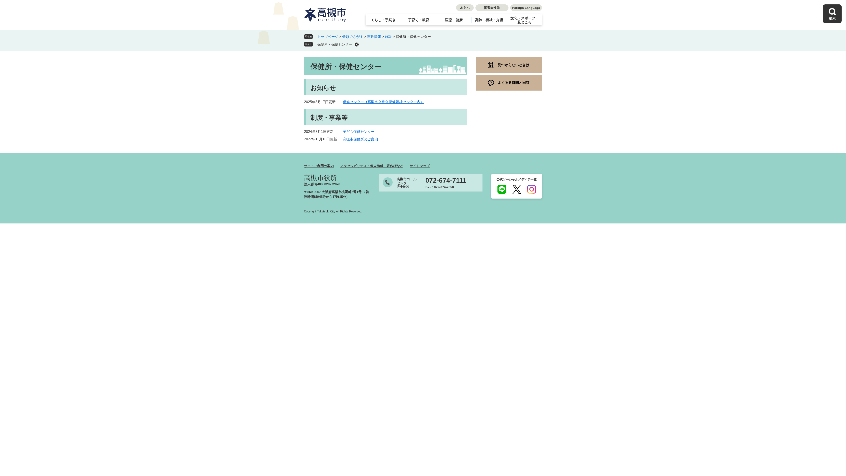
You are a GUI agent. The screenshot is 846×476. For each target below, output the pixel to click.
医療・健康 (454, 20)
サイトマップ (420, 166)
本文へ (464, 7)
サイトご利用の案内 (319, 166)
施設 (388, 37)
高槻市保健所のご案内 (360, 139)
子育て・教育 (418, 20)
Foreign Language (526, 7)
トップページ (327, 37)
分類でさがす (352, 37)
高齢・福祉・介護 (489, 20)
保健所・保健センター (334, 44)
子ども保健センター (359, 132)
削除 (357, 44)
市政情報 (374, 37)
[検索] (832, 13)
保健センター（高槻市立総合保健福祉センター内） (383, 102)
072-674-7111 (445, 180)
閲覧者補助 (492, 7)
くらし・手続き (383, 20)
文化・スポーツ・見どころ (524, 20)
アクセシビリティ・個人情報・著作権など (371, 166)
